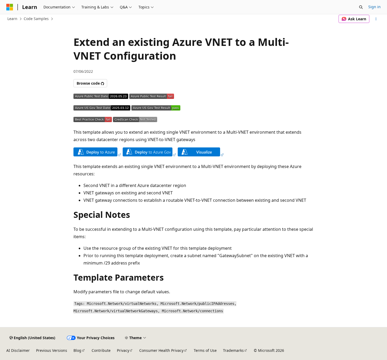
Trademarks (233, 350)
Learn (12, 18)
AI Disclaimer (18, 350)
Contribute (101, 350)
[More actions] (376, 19)
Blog (77, 350)
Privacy (123, 350)
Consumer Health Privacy (161, 350)
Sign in (374, 6)
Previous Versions (51, 350)
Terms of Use (205, 350)
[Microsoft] (9, 7)
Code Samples (36, 18)
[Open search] (361, 7)
